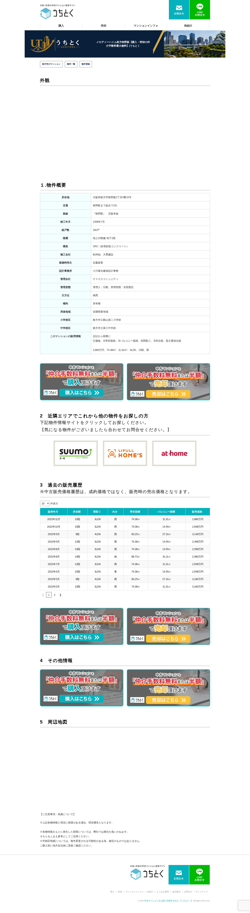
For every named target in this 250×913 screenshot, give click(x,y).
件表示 (54, 503)
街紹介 (188, 25)
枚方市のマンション (51, 64)
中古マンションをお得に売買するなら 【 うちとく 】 (168, 901)
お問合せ (188, 892)
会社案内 (176, 892)
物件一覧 (71, 64)
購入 (61, 25)
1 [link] (48, 594)
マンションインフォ (146, 25)
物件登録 (86, 64)
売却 (103, 25)
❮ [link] (43, 594)
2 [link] (54, 594)
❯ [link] (60, 594)
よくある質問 (163, 892)
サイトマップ (201, 892)
